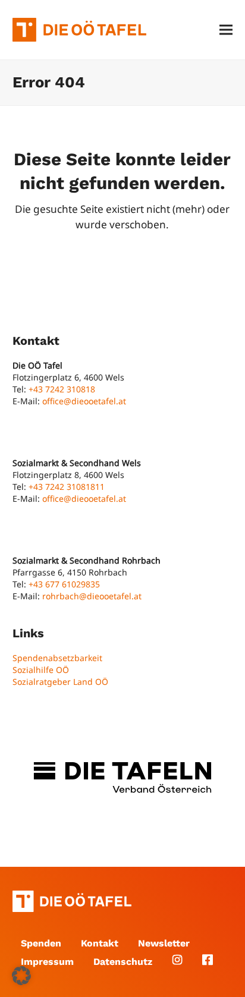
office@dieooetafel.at (84, 401)
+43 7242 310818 (62, 389)
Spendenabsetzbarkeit (57, 657)
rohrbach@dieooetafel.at (92, 596)
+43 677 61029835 (64, 584)
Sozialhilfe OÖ (40, 669)
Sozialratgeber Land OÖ (60, 681)
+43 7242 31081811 (67, 486)
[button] (226, 30)
